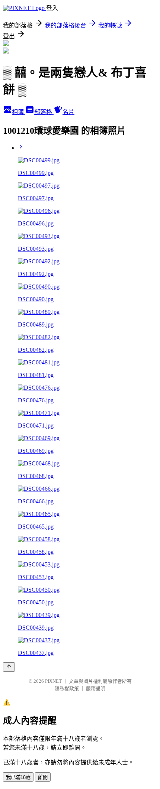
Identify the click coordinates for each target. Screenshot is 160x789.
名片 (68, 112)
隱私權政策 (67, 688)
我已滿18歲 (18, 777)
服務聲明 (95, 688)
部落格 (44, 112)
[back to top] (9, 667)
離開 (43, 777)
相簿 (18, 112)
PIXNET (53, 681)
